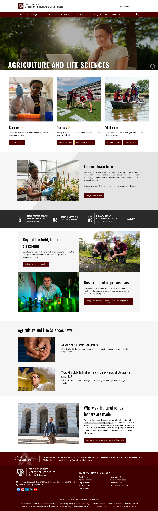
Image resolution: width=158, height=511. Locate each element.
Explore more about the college (36, 264)
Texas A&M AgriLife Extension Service (58, 457)
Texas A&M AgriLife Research (87, 457)
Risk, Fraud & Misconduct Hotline (35, 506)
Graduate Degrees (65, 142)
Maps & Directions (117, 477)
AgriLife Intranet (85, 480)
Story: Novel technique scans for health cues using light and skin (108, 301)
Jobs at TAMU (84, 488)
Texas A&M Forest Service (111, 457)
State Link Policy (82, 503)
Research (83, 14)
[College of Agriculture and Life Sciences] (35, 472)
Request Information (118, 480)
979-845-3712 (24, 485)
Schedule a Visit (116, 482)
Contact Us (38, 485)
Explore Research (17, 142)
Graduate (52, 14)
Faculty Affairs (84, 485)
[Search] (137, 14)
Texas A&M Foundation (119, 485)
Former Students (68, 14)
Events (106, 14)
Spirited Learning (69, 217)
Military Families (131, 503)
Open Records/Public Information (125, 506)
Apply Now (83, 477)
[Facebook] (18, 490)
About (22, 14)
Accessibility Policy (66, 503)
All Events (132, 219)
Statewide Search (98, 503)
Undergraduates (130, 142)
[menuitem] (125, 6)
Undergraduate (36, 14)
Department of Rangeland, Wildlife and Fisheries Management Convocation (108, 217)
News (114, 14)
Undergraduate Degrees (85, 142)
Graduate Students (113, 142)
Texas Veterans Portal (83, 506)
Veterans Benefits (115, 503)
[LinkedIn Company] (27, 490)
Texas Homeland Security (61, 506)
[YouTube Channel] (35, 490)
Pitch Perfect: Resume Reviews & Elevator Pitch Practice (37, 217)
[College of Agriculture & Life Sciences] (40, 6)
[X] (31, 490)
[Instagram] (23, 490)
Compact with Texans (28, 503)
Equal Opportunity (102, 506)
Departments (124, 6)
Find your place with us (94, 196)
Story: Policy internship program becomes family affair (105, 440)
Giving (95, 14)
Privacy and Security (48, 503)
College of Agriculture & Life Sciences (78, 460)
